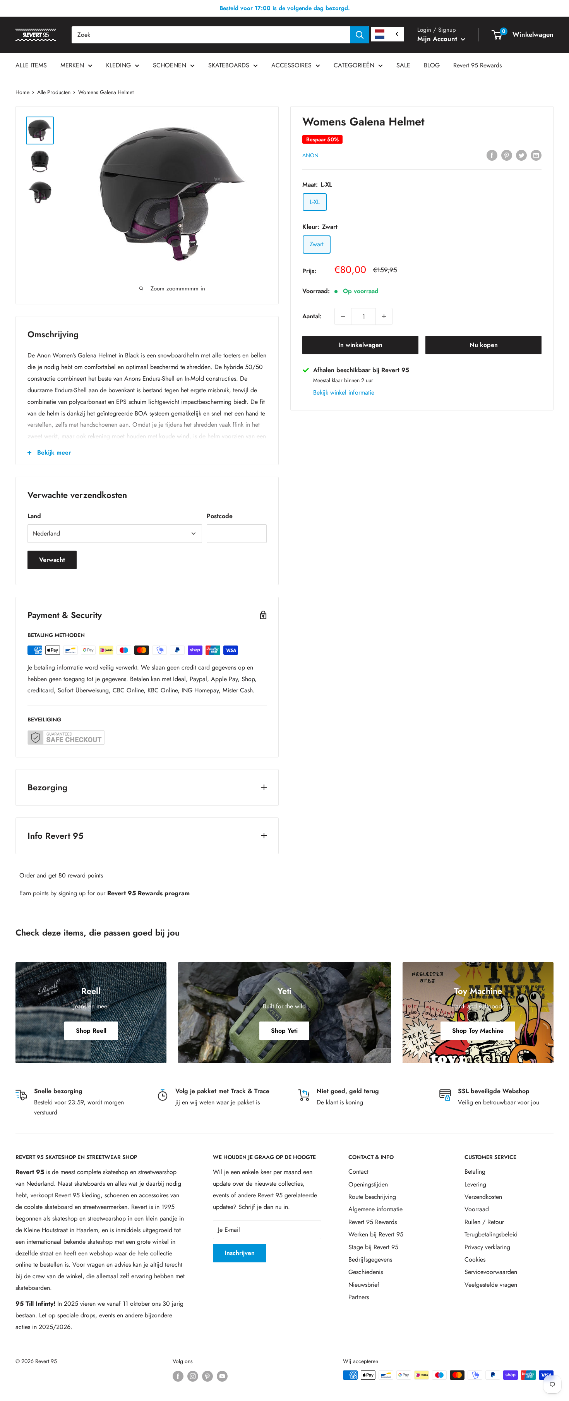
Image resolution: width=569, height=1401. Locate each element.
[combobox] (211, 34)
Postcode (220, 516)
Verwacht (52, 559)
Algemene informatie (375, 1209)
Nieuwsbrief (363, 1284)
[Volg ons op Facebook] (178, 1376)
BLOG (432, 65)
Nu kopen (484, 344)
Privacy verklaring (487, 1247)
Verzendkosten (483, 1196)
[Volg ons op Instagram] (192, 1376)
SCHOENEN (169, 65)
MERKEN (72, 65)
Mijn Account (438, 38)
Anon (310, 155)
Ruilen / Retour (484, 1221)
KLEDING (118, 65)
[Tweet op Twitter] (521, 154)
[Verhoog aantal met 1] (384, 316)
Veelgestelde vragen (490, 1284)
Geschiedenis (365, 1271)
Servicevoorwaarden (490, 1271)
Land (34, 516)
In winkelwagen (360, 344)
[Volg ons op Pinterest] (207, 1376)
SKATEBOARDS (228, 65)
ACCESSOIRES (291, 65)
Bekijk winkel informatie (343, 392)
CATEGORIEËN (354, 65)
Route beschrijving (372, 1196)
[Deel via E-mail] (536, 154)
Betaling (474, 1171)
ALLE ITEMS (31, 65)
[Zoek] (359, 34)
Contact (358, 1171)
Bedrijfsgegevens (370, 1259)
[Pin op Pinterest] (506, 154)
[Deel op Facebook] (492, 154)
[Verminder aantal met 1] (343, 316)
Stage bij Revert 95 (373, 1247)
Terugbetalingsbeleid (491, 1234)
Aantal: (312, 316)
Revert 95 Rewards (477, 65)
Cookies (474, 1259)
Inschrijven (240, 1252)
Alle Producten (53, 92)
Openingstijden (368, 1184)
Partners (358, 1297)
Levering (475, 1184)
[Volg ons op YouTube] (222, 1376)
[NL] (387, 34)
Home (22, 92)
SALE (403, 65)
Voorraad (476, 1209)
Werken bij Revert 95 (375, 1234)
